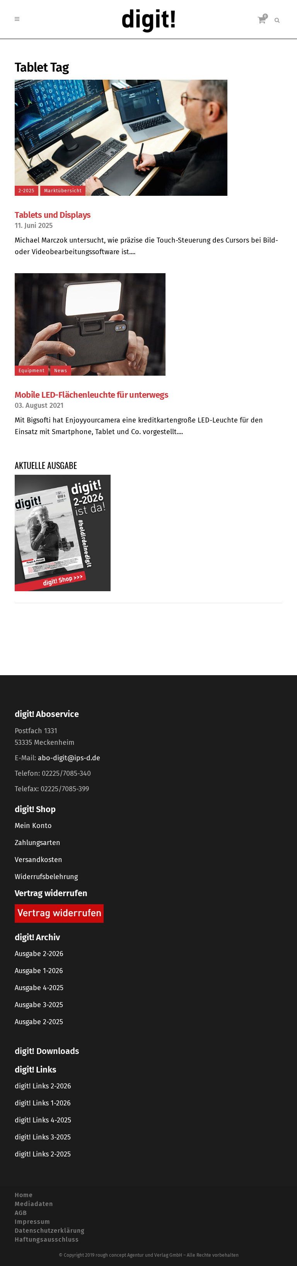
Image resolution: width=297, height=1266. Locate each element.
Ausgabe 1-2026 (39, 971)
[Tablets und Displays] (148, 138)
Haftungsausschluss (47, 1239)
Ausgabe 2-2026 (39, 954)
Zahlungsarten (37, 842)
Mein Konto (33, 825)
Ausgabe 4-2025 (39, 988)
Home (24, 1195)
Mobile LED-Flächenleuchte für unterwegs (91, 395)
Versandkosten (38, 859)
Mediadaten (34, 1204)
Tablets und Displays (52, 215)
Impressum (32, 1221)
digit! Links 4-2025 (43, 1120)
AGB (21, 1212)
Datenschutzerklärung (50, 1230)
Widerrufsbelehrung (46, 877)
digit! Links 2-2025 (43, 1154)
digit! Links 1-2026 (43, 1103)
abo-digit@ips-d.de (69, 758)
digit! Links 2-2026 (43, 1086)
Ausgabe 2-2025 (39, 1022)
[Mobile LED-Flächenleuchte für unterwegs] (148, 324)
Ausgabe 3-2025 (39, 1005)
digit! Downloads (47, 1051)
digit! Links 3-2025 (43, 1137)
